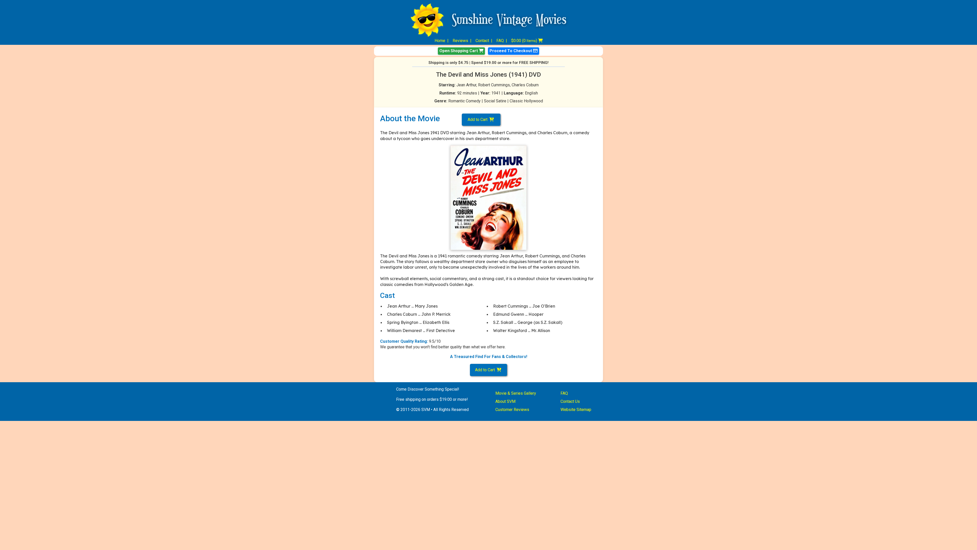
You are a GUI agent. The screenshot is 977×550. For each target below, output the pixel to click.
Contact (482, 40)
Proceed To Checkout (511, 50)
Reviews (460, 40)
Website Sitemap (576, 409)
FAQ (500, 40)
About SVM (505, 401)
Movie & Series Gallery (515, 393)
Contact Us (570, 401)
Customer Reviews (512, 409)
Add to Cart (478, 119)
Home (440, 40)
